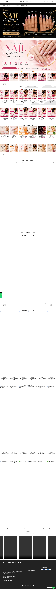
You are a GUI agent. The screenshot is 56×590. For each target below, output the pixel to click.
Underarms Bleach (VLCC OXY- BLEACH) (42, 100)
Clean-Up (4, 152)
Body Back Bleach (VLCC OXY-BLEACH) (32, 100)
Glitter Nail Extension (51, 82)
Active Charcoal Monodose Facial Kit (42, 136)
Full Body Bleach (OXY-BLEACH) (4, 100)
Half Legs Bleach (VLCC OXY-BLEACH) (14, 100)
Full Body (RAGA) (14, 117)
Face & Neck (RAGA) (51, 117)
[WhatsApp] (1, 294)
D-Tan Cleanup (42, 153)
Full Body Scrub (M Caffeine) (33, 453)
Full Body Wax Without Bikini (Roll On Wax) (23, 228)
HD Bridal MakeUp (51, 377)
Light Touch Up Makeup (4, 377)
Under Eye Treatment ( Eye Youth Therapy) (33, 153)
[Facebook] (22, 584)
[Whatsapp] (30, 584)
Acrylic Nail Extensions (32, 82)
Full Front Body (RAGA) (4, 117)
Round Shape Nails (4, 82)
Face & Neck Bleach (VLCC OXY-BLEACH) (23, 100)
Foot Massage (23, 527)
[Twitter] (25, 584)
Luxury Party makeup (14, 377)
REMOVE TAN (42, 117)
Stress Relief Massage (42, 527)
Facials (5, 134)
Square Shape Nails (42, 82)
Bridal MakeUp (42, 377)
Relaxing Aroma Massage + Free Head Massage (33, 528)
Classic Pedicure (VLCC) (23, 302)
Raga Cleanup (5, 153)
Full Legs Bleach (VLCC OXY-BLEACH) (51, 100)
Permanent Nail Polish (23, 82)
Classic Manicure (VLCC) (14, 302)
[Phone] (1, 297)
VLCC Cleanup (14, 153)
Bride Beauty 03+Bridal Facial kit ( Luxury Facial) (51, 136)
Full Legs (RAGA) (32, 117)
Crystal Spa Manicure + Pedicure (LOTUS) (51, 303)
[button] (19, 1)
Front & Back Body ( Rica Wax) (14, 228)
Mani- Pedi (4, 301)
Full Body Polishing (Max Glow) (23, 453)
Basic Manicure (4, 302)
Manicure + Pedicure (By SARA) (32, 303)
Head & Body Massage (5, 526)
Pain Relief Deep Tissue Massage (4, 528)
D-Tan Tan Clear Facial (14, 135)
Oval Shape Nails (14, 82)
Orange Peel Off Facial (4, 135)
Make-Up (4, 376)
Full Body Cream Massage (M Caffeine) (5, 453)
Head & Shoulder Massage (14, 527)
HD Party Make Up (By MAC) (23, 378)
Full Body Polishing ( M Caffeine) (14, 453)
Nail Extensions (5, 81)
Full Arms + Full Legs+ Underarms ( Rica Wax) (42, 228)
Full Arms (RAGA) (23, 117)
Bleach (5, 98)
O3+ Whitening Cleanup (23, 153)
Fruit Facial (32, 135)
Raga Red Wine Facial (23, 135)
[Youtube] (33, 584)
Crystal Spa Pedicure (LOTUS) (42, 303)
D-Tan (4, 116)
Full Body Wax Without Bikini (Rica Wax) (51, 228)
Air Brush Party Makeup (32, 377)
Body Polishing (5, 451)
